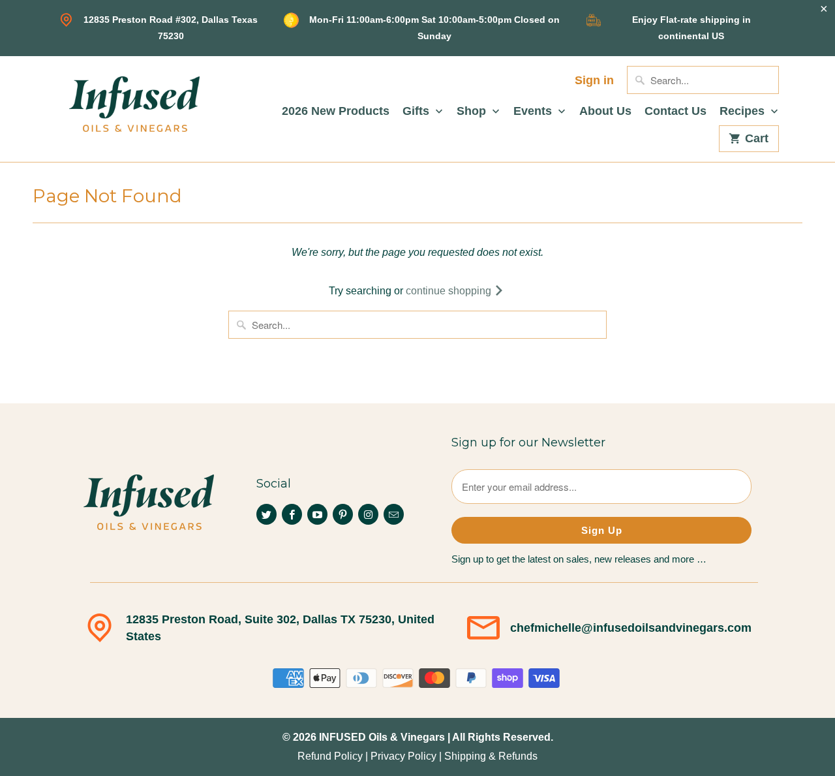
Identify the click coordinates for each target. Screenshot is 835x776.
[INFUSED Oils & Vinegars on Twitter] (266, 514)
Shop (473, 111)
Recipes (744, 111)
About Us (605, 111)
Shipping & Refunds (491, 756)
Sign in (594, 80)
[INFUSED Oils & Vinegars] (134, 102)
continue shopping (450, 290)
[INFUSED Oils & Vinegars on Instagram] (368, 514)
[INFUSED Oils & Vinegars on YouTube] (317, 514)
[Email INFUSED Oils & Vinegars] (394, 514)
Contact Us (675, 111)
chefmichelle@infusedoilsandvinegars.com (631, 627)
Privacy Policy (403, 756)
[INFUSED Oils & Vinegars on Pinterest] (343, 514)
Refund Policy (330, 756)
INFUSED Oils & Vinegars (382, 737)
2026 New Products (335, 111)
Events (534, 111)
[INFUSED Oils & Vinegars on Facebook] (292, 514)
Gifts (417, 111)
